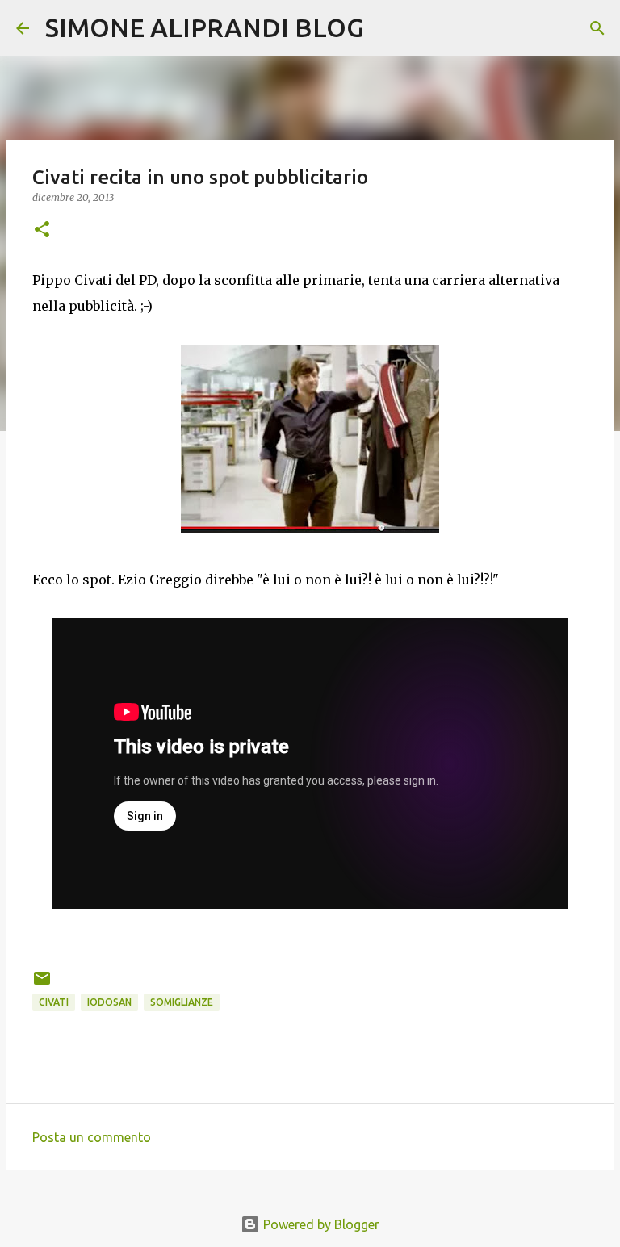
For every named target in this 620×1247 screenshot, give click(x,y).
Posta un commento (91, 1137)
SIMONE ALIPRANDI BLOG (204, 27)
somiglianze (181, 1002)
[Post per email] (42, 984)
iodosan (109, 1002)
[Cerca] (386, 28)
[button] (42, 230)
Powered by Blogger (319, 1224)
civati (54, 1002)
